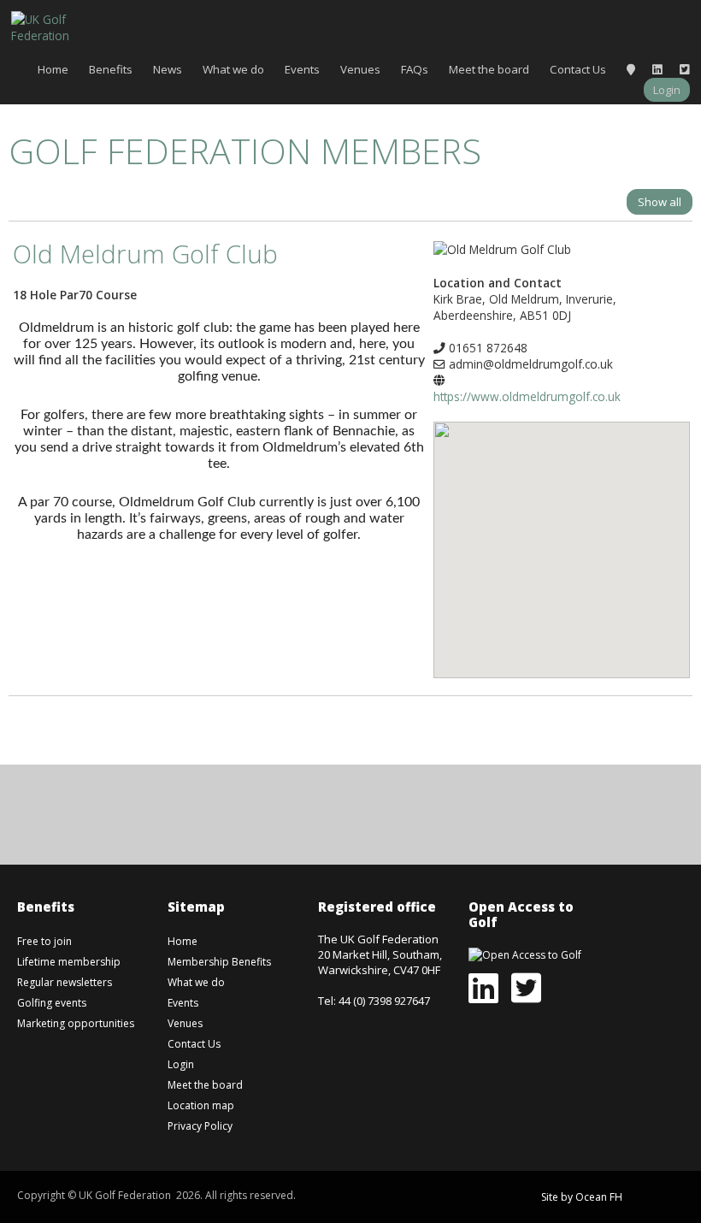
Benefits (111, 69)
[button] (561, 537)
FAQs (414, 69)
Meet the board (489, 69)
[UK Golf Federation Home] (54, 26)
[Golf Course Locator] (631, 69)
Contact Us (578, 69)
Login (666, 89)
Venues (360, 69)
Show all (659, 202)
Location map (201, 1105)
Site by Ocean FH (581, 1197)
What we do (233, 69)
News (167, 69)
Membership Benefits (219, 961)
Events (302, 69)
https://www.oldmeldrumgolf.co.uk (527, 396)
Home (53, 69)
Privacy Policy (200, 1126)
